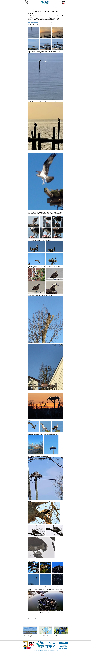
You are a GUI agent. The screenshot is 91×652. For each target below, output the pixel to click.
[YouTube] (29, 648)
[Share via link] (35, 618)
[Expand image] (33, 32)
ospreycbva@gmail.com (63, 646)
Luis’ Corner (58, 635)
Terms (60, 648)
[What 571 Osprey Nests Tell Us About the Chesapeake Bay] (45, 630)
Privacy (62, 648)
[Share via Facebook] (28, 618)
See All (67, 624)
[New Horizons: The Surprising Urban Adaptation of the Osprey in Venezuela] (30, 630)
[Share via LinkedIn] (33, 618)
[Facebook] (30, 648)
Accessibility (65, 648)
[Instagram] (27, 648)
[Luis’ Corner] (61, 630)
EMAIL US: (64, 645)
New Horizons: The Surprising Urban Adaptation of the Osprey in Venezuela (29, 636)
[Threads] (25, 648)
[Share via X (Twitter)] (30, 618)
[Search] (67, 4)
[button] (28, 5)
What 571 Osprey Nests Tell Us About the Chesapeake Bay (45, 636)
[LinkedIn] (24, 648)
